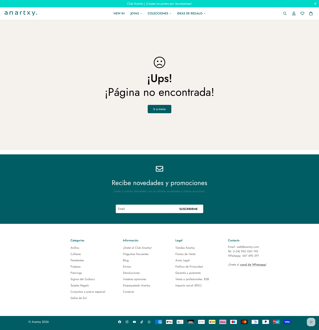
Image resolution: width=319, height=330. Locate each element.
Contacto (128, 292)
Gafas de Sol (79, 298)
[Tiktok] (141, 321)
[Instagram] (127, 321)
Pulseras (75, 266)
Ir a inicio (159, 109)
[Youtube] (134, 321)
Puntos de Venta (185, 254)
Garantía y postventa (188, 273)
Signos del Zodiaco (83, 279)
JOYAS (135, 13)
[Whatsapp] (149, 321)
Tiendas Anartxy (185, 248)
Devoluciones (131, 273)
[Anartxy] (20, 13)
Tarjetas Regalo (80, 285)
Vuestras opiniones (134, 279)
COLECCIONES (158, 13)
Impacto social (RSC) (188, 285)
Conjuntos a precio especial (88, 292)
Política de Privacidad (189, 266)
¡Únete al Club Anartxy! (137, 248)
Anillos (75, 248)
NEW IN (119, 13)
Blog (126, 260)
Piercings (76, 273)
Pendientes (77, 260)
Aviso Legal (182, 260)
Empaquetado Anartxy (136, 285)
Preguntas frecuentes (135, 254)
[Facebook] (119, 321)
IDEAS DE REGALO (190, 13)
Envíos (127, 266)
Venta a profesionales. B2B (192, 279)
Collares (76, 254)
